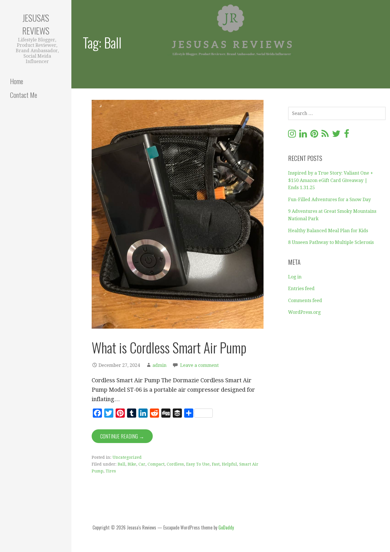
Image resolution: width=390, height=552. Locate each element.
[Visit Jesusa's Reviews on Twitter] (336, 135)
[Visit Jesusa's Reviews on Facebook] (346, 135)
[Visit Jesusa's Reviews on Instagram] (292, 135)
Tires (111, 471)
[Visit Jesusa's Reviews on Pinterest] (314, 135)
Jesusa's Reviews (35, 24)
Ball (121, 464)
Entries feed (301, 288)
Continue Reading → (122, 436)
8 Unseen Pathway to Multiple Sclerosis (331, 242)
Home (16, 81)
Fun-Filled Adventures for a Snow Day (329, 199)
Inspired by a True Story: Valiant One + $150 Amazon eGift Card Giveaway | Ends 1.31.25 (330, 180)
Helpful (229, 464)
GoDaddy (226, 527)
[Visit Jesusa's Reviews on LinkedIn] (303, 135)
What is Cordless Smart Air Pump (169, 347)
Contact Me (23, 95)
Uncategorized (127, 457)
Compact (156, 464)
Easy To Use (198, 464)
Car (141, 464)
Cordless (175, 464)
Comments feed (305, 300)
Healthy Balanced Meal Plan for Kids (328, 230)
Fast (216, 464)
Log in (294, 277)
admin (159, 365)
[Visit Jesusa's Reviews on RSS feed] (325, 135)
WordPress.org (304, 312)
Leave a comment (199, 365)
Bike (132, 464)
